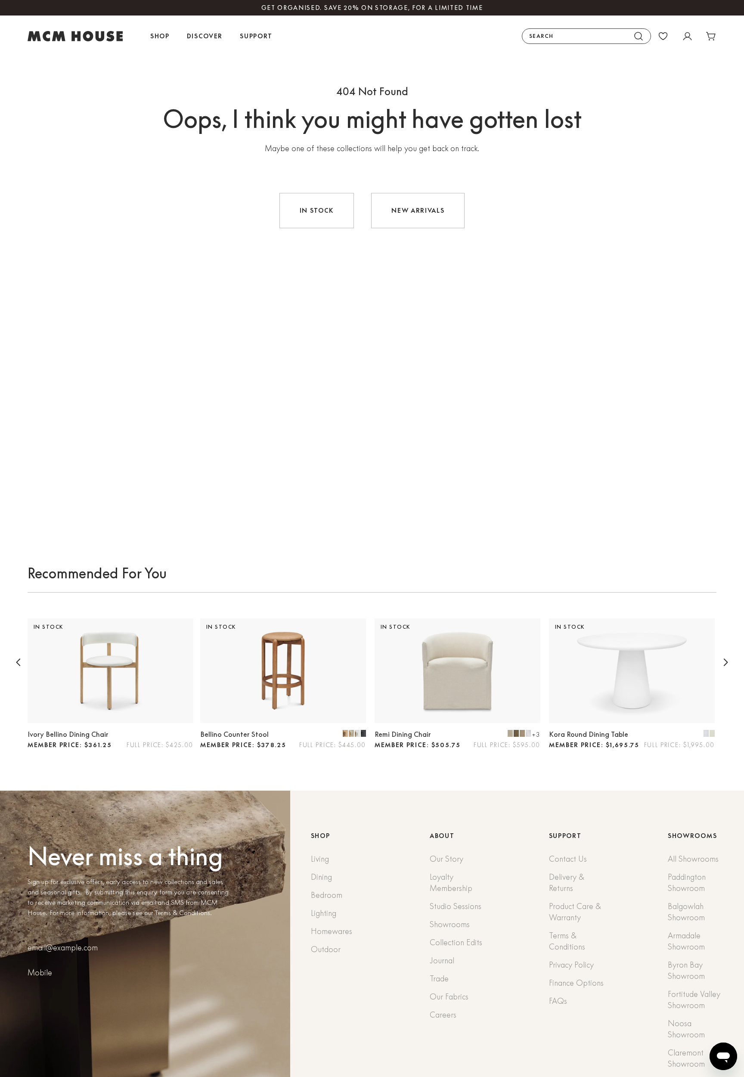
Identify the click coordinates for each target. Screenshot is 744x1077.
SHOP (320, 836)
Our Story (446, 859)
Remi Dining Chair (403, 734)
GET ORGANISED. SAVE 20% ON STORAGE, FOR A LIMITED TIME (372, 8)
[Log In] (687, 36)
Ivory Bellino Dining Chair (68, 734)
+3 (536, 735)
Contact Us (568, 859)
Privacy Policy (571, 965)
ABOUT (442, 836)
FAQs (558, 1001)
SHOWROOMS (692, 836)
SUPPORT (565, 836)
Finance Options (576, 983)
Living (320, 859)
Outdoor (326, 949)
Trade (439, 979)
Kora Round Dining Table (588, 734)
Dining (321, 877)
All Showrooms (693, 859)
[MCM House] (75, 36)
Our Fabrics (449, 997)
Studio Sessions (455, 906)
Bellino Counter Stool (234, 734)
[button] (18, 662)
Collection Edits (456, 942)
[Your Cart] (711, 36)
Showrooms (450, 924)
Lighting (323, 913)
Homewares (331, 931)
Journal (442, 960)
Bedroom (326, 895)
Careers (443, 1015)
